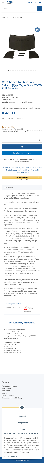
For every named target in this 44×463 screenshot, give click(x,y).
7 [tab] (22, 70)
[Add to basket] (3, 24)
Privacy (14, 456)
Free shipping (18, 118)
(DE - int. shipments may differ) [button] (12, 130)
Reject (22, 429)
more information (22, 161)
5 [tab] (17, 70)
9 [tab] (26, 70)
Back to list (7, 17)
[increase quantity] (39, 140)
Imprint (6, 456)
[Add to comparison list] (37, 29)
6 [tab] (19, 70)
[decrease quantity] (4, 140)
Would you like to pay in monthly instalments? (22, 160)
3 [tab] (13, 70)
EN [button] (29, 2)
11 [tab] (31, 70)
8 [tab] (24, 70)
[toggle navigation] (3, 1)
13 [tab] (35, 70)
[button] (36, 2)
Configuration (22, 423)
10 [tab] (28, 70)
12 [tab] (33, 70)
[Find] (39, 8)
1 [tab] (8, 70)
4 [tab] (15, 70)
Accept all (22, 416)
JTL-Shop (26, 460)
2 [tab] (10, 70)
